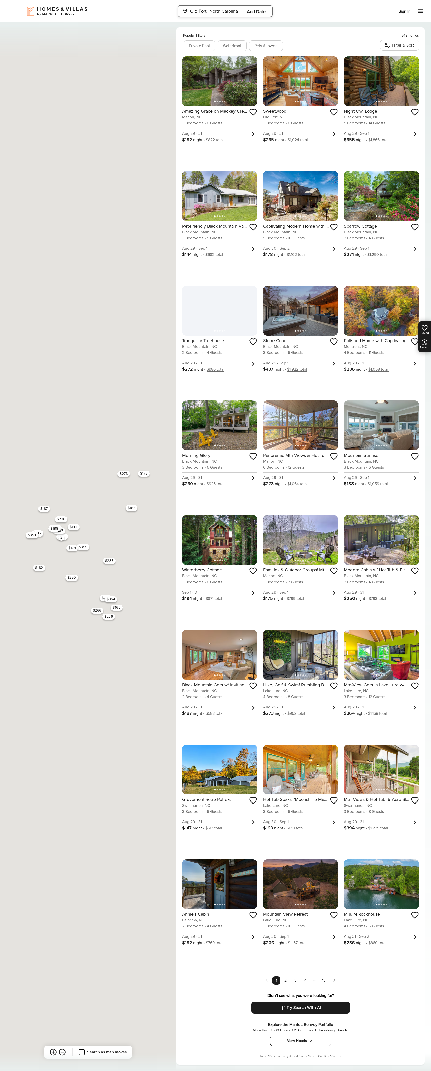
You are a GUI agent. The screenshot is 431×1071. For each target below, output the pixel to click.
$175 (144, 473)
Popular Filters (194, 35)
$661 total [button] (213, 828)
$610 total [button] (295, 828)
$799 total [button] (295, 598)
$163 (117, 607)
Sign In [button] (405, 11)
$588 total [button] (214, 713)
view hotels (297, 1041)
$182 (131, 508)
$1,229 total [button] (378, 828)
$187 (44, 509)
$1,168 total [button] (377, 713)
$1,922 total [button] (297, 369)
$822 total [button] (215, 139)
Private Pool (199, 45)
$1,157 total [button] (297, 942)
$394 (32, 535)
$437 (59, 531)
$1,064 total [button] (297, 483)
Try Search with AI (304, 1007)
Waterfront (232, 45)
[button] (334, 980)
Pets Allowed (266, 45)
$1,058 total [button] (378, 369)
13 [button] (324, 980)
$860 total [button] (377, 942)
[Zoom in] (53, 1052)
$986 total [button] (215, 369)
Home (263, 1056)
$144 (73, 527)
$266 (97, 610)
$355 (83, 547)
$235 (109, 561)
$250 (71, 577)
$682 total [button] (214, 254)
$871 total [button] (214, 598)
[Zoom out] (62, 1052)
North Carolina (319, 1056)
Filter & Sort (403, 45)
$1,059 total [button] (378, 483)
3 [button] (295, 980)
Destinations (278, 1056)
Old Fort (336, 1056)
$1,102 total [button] (296, 254)
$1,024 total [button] (298, 139)
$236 (61, 519)
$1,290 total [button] (377, 254)
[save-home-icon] (253, 112)
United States (298, 1056)
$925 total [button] (215, 483)
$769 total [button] (214, 942)
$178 (72, 548)
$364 (111, 599)
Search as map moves (107, 1052)
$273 (124, 474)
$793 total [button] (377, 598)
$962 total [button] (296, 713)
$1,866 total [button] (378, 139)
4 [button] (305, 980)
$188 (54, 528)
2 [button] (285, 980)
